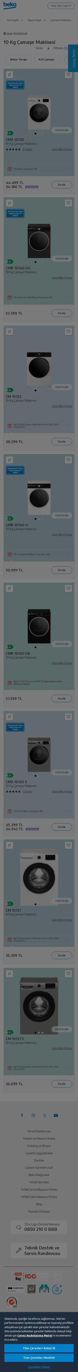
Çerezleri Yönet (39, 1367)
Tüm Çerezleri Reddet (39, 1357)
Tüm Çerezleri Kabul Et (39, 1348)
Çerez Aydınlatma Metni (34, 1335)
